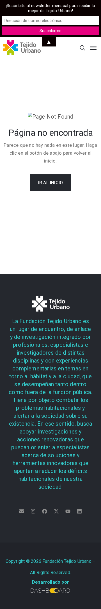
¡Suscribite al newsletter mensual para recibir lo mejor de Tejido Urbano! (50, 8)
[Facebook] (45, 511)
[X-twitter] (56, 511)
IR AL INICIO (50, 182)
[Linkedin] (79, 511)
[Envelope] (22, 511)
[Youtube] (68, 511)
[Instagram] (33, 511)
